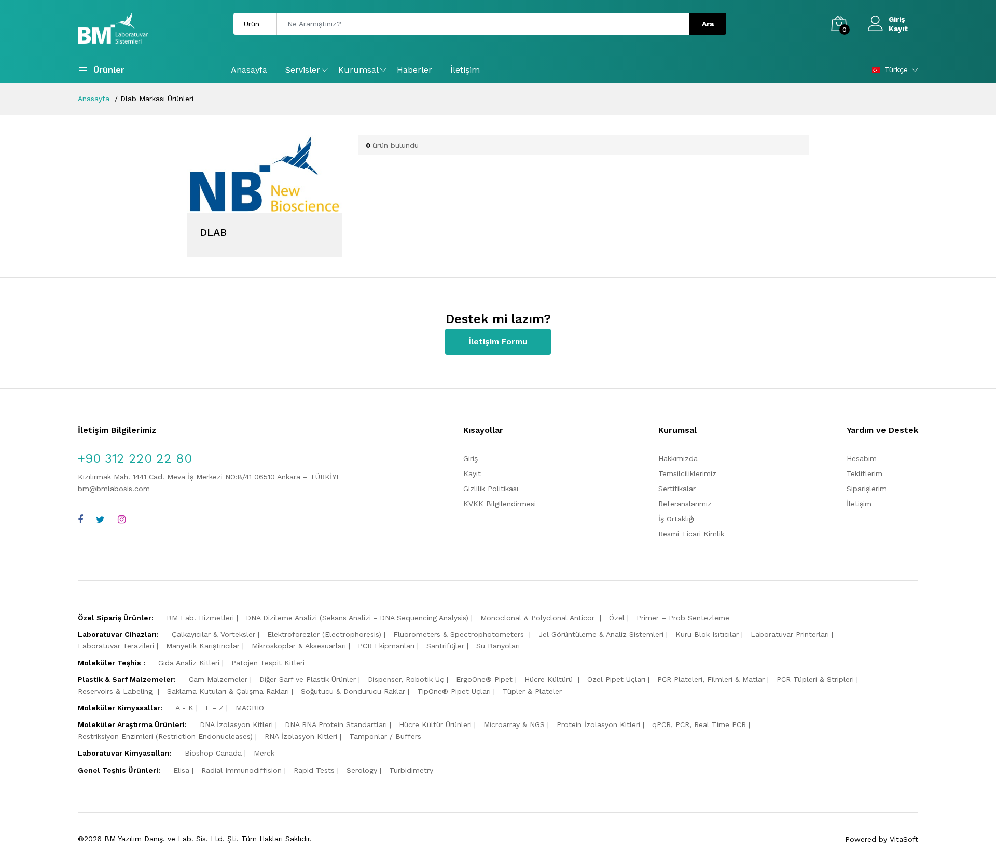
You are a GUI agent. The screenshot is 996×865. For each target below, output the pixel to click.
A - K (184, 708)
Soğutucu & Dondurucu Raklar (353, 691)
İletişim (465, 70)
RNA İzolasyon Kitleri (301, 736)
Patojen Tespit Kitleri (268, 663)
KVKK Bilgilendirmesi (499, 503)
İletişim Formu (498, 341)
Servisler (302, 70)
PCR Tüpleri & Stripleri (815, 679)
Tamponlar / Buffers (385, 736)
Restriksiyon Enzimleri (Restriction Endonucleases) (165, 736)
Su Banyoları (498, 645)
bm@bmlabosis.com (114, 488)
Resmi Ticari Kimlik (691, 533)
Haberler (414, 70)
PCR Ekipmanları (386, 645)
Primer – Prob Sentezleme (683, 617)
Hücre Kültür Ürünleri (435, 724)
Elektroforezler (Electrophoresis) (324, 634)
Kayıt (898, 28)
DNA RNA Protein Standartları (336, 724)
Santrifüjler (445, 645)
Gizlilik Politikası (490, 488)
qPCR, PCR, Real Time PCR (699, 724)
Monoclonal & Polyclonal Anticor (538, 617)
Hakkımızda (678, 458)
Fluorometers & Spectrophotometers (460, 634)
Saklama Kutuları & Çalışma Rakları (228, 691)
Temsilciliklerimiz (687, 473)
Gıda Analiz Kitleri (188, 663)
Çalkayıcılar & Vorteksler (213, 634)
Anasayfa (249, 70)
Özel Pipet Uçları (616, 679)
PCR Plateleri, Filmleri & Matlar (711, 679)
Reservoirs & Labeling (116, 691)
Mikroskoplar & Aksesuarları (299, 645)
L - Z (214, 708)
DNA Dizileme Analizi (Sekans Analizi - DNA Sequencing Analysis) (357, 617)
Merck (264, 753)
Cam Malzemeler (218, 679)
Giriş (897, 19)
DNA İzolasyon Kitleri (236, 724)
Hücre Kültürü (549, 679)
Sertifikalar (677, 488)
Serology (362, 770)
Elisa (181, 770)
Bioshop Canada (213, 753)
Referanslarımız (685, 503)
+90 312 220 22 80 (135, 458)
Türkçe (896, 69)
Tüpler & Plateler (532, 691)
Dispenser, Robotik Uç (406, 679)
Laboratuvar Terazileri (116, 645)
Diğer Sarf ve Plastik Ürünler (307, 679)
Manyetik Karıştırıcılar (203, 645)
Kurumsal (358, 70)
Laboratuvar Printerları (790, 634)
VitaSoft (904, 839)
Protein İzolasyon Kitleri (598, 724)
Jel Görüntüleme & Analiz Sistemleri (600, 634)
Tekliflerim (864, 473)
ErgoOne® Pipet (484, 679)
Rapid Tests (314, 770)
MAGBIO (250, 708)
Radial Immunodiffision (241, 770)
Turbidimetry (411, 770)
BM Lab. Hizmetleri (200, 617)
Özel (617, 617)
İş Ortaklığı (676, 518)
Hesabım (862, 458)
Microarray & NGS (514, 724)
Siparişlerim (867, 488)
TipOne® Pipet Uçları (454, 691)
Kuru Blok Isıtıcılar (707, 634)
